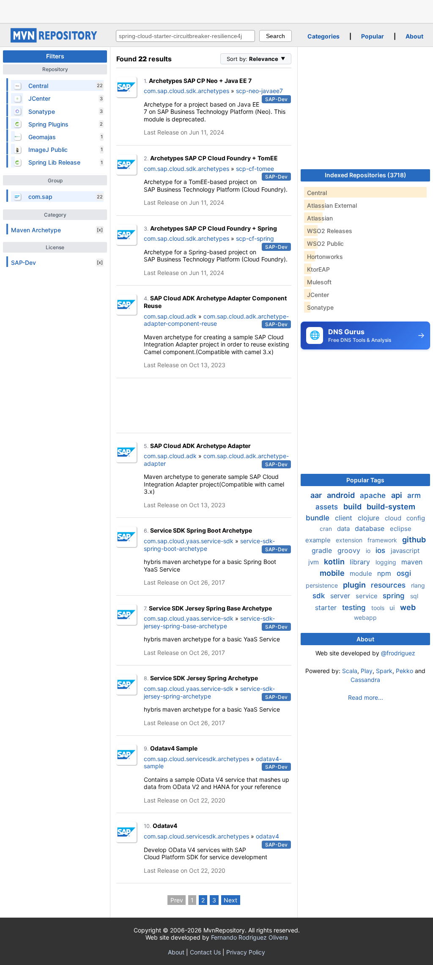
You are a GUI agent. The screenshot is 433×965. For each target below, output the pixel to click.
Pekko (404, 670)
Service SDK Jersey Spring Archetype (204, 678)
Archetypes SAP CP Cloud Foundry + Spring (213, 228)
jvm (314, 562)
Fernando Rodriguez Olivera (249, 937)
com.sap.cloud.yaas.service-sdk (188, 540)
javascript (405, 551)
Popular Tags (365, 480)
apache (374, 495)
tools (378, 607)
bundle (319, 518)
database (370, 528)
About (414, 36)
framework (383, 540)
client (344, 518)
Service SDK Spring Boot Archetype (201, 530)
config (415, 518)
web (408, 607)
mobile (333, 573)
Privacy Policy (245, 952)
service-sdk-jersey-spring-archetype (209, 692)
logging (386, 562)
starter (327, 607)
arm (414, 495)
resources (389, 585)
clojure (369, 518)
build (353, 506)
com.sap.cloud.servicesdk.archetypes (196, 758)
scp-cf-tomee (255, 168)
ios (381, 550)
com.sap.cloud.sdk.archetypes (186, 90)
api (397, 495)
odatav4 (267, 836)
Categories (323, 36)
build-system (391, 506)
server (341, 595)
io (369, 550)
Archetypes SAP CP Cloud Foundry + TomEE (214, 158)
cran (327, 528)
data (344, 529)
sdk (319, 595)
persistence (323, 585)
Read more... (365, 697)
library (361, 562)
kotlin (335, 561)
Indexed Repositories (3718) (365, 175)
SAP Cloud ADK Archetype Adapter (200, 445)
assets (327, 507)
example (318, 540)
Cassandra (365, 679)
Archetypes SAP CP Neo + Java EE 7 (200, 80)
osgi (404, 573)
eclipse (400, 529)
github (414, 539)
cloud (394, 518)
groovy (349, 550)
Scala (349, 670)
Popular (372, 36)
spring (395, 595)
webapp (365, 617)
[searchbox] (185, 36)
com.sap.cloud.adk (170, 316)
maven (411, 562)
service (367, 596)
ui (393, 608)
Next (230, 900)
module (362, 573)
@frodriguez (398, 653)
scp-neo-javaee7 (259, 90)
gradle (323, 550)
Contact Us (205, 952)
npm (385, 573)
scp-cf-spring (255, 238)
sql (414, 595)
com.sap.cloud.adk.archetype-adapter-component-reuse (216, 320)
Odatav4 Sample (173, 748)
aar (316, 495)
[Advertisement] (216, 10)
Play (367, 670)
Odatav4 (165, 825)
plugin (355, 584)
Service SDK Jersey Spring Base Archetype (210, 608)
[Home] (55, 40)
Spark (384, 670)
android (341, 495)
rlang (418, 585)
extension (350, 540)
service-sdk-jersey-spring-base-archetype (209, 622)
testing (355, 607)
